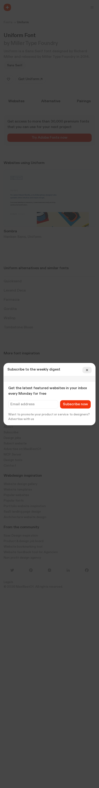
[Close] (87, 370)
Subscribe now (75, 404)
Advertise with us (21, 419)
